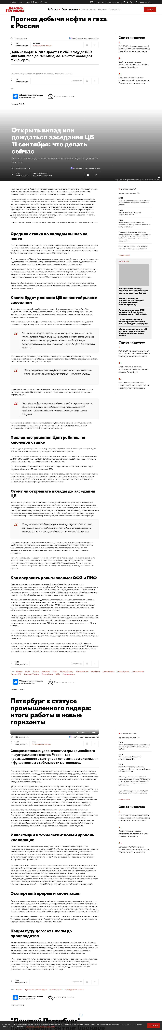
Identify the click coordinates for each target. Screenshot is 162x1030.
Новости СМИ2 (17, 104)
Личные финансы (123, 671)
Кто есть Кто (114, 9)
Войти (150, 9)
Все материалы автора (42, 45)
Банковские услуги (82, 671)
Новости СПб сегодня (31, 674)
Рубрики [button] (53, 9)
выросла (36, 248)
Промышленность (55, 990)
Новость (19, 671)
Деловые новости (138, 671)
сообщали (30, 476)
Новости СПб (16, 674)
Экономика (46, 671)
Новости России (47, 674)
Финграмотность (68, 674)
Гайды (58, 674)
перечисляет (92, 592)
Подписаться (99, 2)
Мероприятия (89, 9)
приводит (71, 344)
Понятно (154, 1026)
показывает (65, 615)
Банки (55, 671)
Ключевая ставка (108, 671)
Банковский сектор (66, 671)
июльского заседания (27, 456)
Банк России (95, 671)
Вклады (27, 671)
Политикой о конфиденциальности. (40, 1027)
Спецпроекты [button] (70, 9)
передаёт (26, 410)
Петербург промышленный (74, 990)
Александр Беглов (30, 787)
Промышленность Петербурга (36, 990)
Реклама (102, 9)
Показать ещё (124, 255)
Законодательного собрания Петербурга (45, 823)
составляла (93, 250)
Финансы (36, 671)
